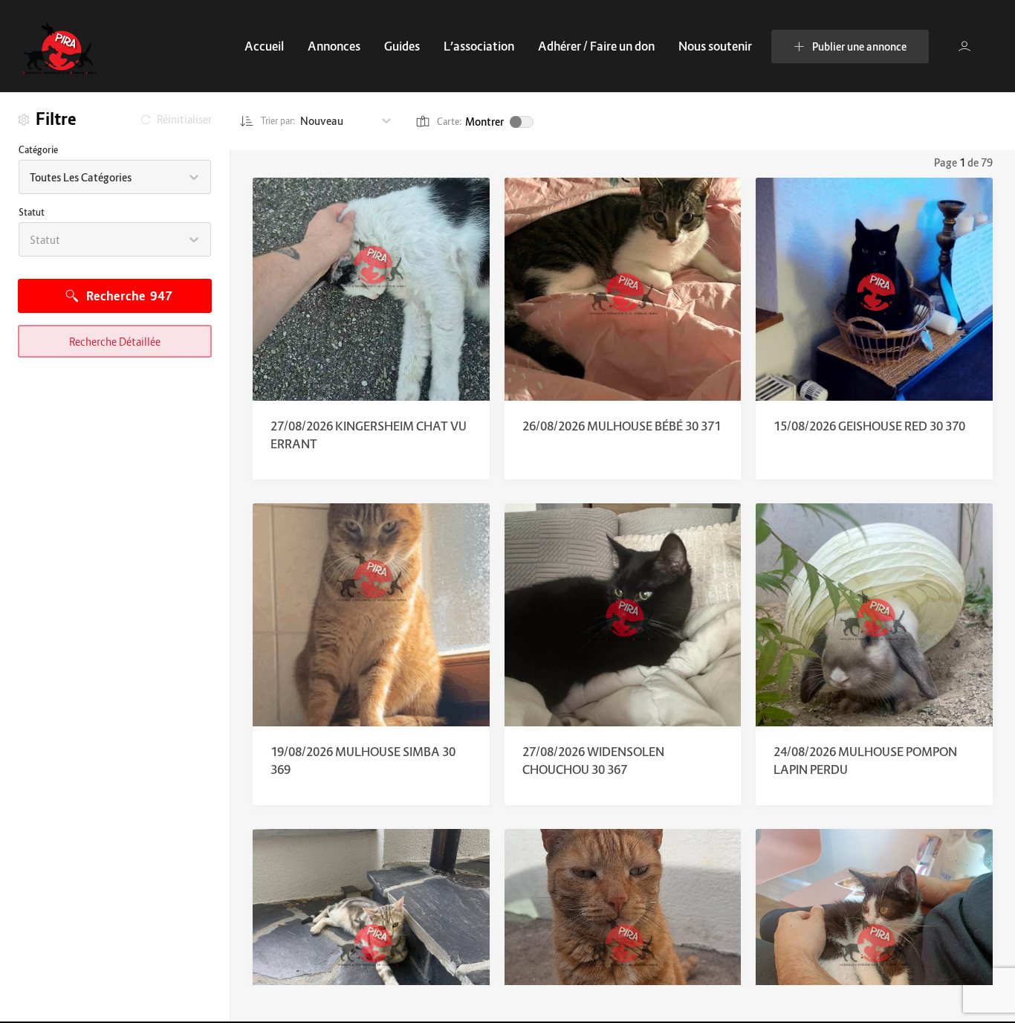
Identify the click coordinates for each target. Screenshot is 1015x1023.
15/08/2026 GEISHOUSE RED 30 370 (869, 426)
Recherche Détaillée (114, 341)
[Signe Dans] (964, 46)
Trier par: (278, 120)
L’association (479, 46)
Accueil (264, 46)
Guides (402, 46)
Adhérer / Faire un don (596, 46)
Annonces (334, 46)
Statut (32, 212)
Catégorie (38, 149)
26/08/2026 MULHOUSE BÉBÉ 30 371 (621, 426)
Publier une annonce (859, 46)
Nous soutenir (715, 46)
